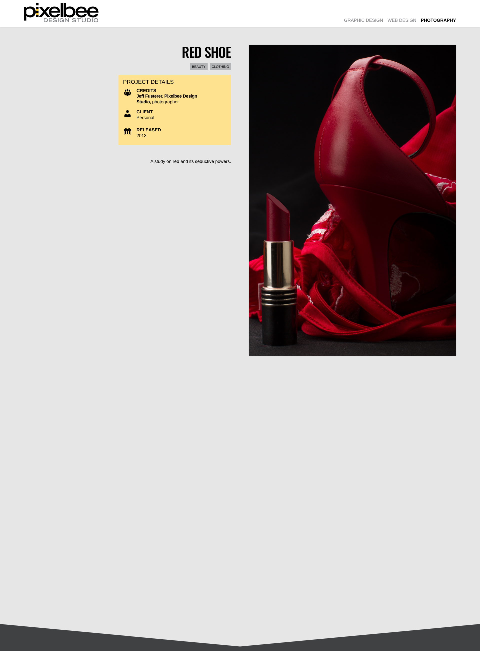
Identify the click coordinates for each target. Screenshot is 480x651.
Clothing (220, 67)
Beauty (199, 67)
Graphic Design (363, 20)
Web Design (402, 20)
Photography (438, 20)
